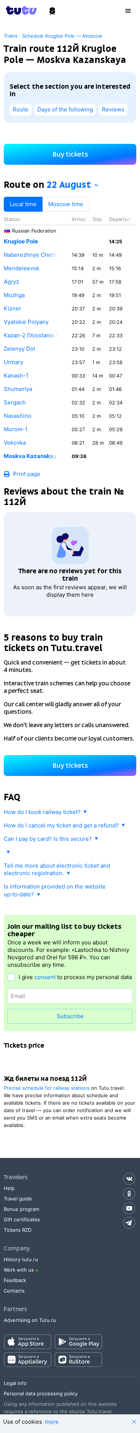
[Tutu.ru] (24, 10)
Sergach (15, 402)
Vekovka (15, 442)
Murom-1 (16, 429)
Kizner (12, 308)
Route (20, 109)
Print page (26, 473)
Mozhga (14, 295)
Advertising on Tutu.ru (30, 1320)
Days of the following (65, 109)
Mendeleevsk (21, 268)
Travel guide (18, 1199)
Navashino (17, 415)
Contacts (14, 1291)
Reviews (113, 109)
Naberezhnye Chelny (31, 254)
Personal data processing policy (41, 1393)
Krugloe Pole (21, 241)
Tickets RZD (17, 1230)
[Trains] (52, 11)
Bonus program (21, 1209)
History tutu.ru (21, 1259)
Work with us (19, 1270)
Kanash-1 (16, 375)
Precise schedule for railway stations (47, 1088)
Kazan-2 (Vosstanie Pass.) (32, 335)
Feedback (15, 1280)
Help (9, 1188)
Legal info (15, 1383)
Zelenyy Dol (19, 348)
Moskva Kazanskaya (32, 456)
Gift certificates (22, 1219)
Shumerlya (18, 388)
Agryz (11, 281)
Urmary (13, 362)
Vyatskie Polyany (26, 321)
